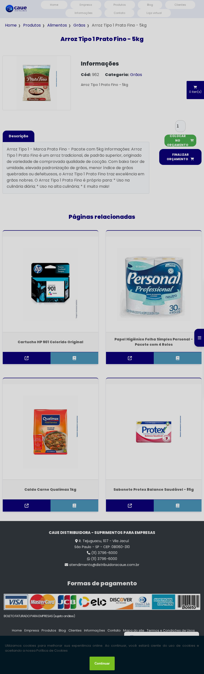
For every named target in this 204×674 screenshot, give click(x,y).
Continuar (102, 663)
